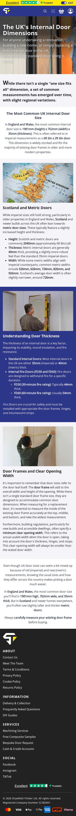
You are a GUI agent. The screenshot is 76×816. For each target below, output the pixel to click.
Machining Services (15, 731)
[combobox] (31, 11)
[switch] (64, 2)
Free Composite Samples (19, 737)
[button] (70, 11)
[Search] (45, 11)
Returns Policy (12, 688)
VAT (70, 3)
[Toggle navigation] (53, 11)
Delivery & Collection (16, 703)
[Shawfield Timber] (6, 11)
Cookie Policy (11, 681)
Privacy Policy (12, 675)
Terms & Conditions (16, 669)
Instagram (9, 770)
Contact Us (10, 657)
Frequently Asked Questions (21, 709)
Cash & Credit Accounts (18, 749)
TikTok (7, 777)
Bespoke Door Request (18, 743)
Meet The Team (13, 663)
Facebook (9, 764)
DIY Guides (10, 715)
